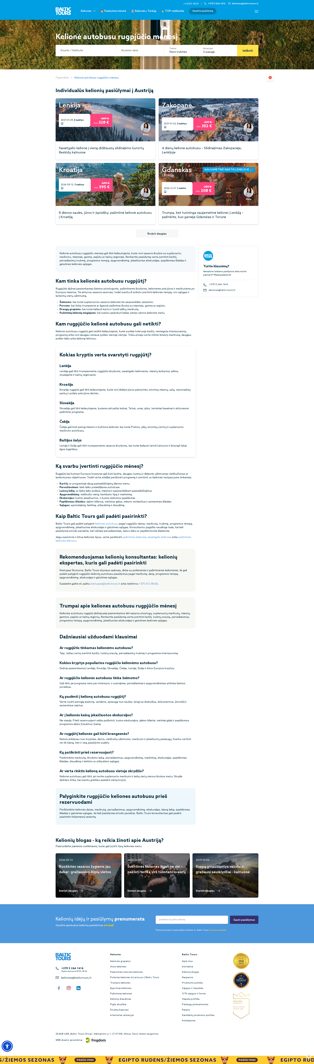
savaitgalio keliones (159, 537)
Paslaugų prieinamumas (195, 1004)
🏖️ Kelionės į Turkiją (143, 11)
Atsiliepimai (188, 1020)
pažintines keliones (134, 537)
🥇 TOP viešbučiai (172, 11)
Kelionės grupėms (120, 961)
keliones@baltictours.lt (222, 290)
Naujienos (187, 977)
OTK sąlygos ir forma (194, 993)
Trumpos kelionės (120, 983)
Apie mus (187, 961)
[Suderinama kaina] (270, 77)
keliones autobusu (106, 523)
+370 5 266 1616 (218, 284)
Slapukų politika (191, 999)
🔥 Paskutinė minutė (113, 11)
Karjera (186, 1010)
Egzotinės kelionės (121, 988)
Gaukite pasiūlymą (202, 11)
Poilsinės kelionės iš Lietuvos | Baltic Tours (134, 977)
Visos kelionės (118, 966)
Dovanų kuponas (119, 1010)
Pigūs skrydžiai (118, 1004)
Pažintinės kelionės (121, 993)
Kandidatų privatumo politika (198, 1015)
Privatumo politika (192, 983)
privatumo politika (217, 930)
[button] (7, 1046)
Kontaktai (187, 966)
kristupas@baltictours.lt (105, 583)
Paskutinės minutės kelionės (126, 972)
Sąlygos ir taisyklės (192, 988)
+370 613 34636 (148, 583)
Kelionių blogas (190, 972)
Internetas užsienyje (122, 1015)
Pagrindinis (62, 77)
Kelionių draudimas (120, 999)
